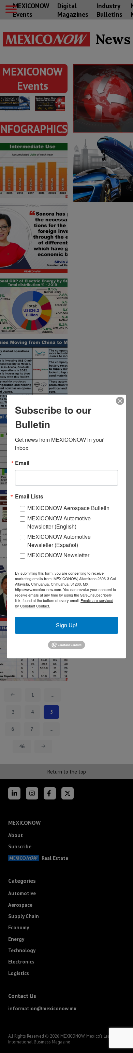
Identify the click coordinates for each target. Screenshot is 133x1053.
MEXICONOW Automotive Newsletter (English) (59, 522)
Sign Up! (66, 625)
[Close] (120, 401)
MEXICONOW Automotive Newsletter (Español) (59, 541)
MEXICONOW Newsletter (58, 555)
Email (22, 463)
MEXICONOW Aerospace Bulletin (68, 508)
